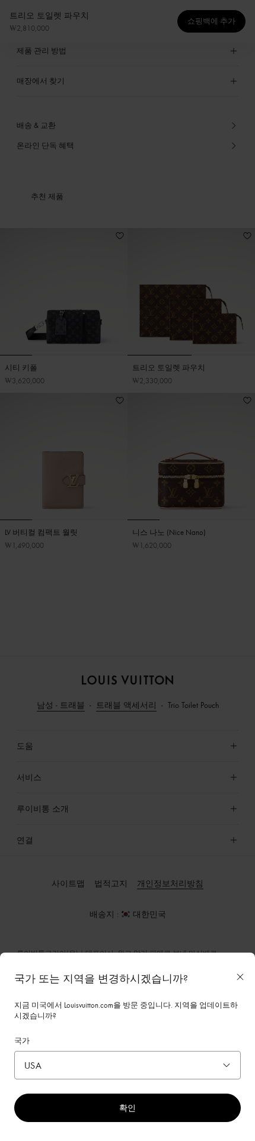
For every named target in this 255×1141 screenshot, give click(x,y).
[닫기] (240, 977)
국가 (22, 1040)
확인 (127, 1107)
